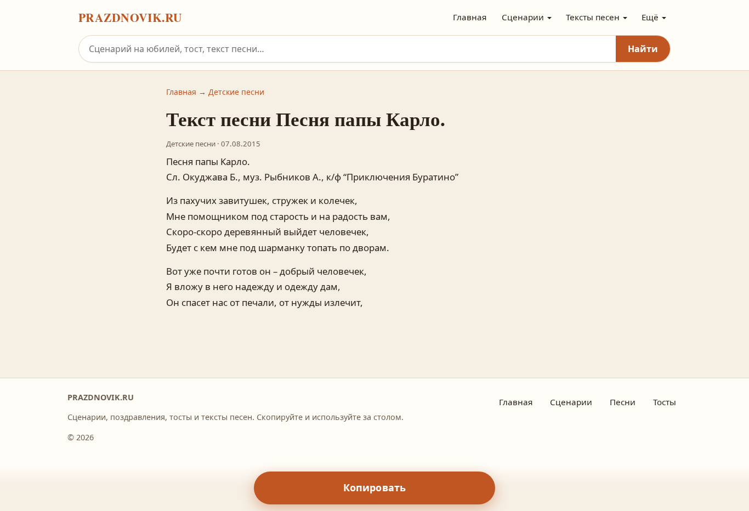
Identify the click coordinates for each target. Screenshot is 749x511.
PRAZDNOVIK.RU (130, 17)
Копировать (374, 487)
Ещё (650, 17)
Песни (622, 401)
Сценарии (523, 17)
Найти (643, 49)
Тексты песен (593, 17)
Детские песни (236, 92)
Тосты (664, 401)
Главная (469, 17)
